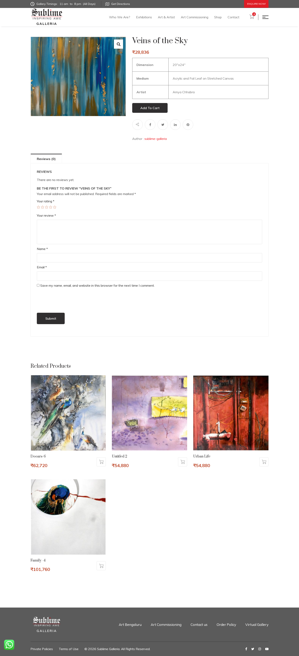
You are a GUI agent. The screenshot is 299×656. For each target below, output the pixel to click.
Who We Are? (119, 17)
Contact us (199, 624)
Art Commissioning (194, 17)
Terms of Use (69, 649)
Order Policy (226, 624)
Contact (233, 17)
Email (42, 267)
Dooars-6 (38, 456)
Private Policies (42, 649)
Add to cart (149, 108)
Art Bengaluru (130, 624)
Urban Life (201, 456)
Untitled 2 (119, 456)
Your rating (45, 201)
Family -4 (38, 560)
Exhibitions (144, 17)
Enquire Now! (256, 3)
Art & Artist (166, 17)
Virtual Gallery (256, 624)
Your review (46, 215)
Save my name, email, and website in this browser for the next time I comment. (97, 285)
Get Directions (120, 4)
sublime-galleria (155, 139)
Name (42, 249)
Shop (218, 17)
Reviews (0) (46, 159)
